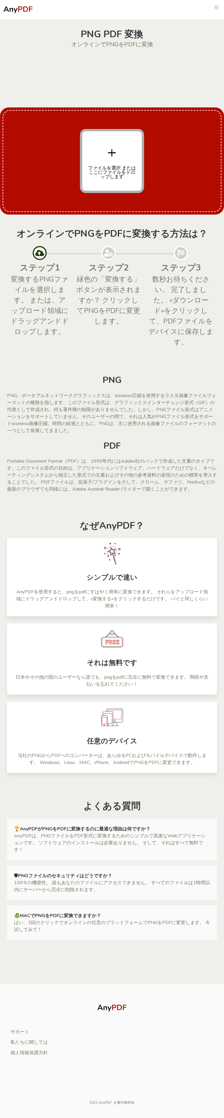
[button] (216, 7)
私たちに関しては (29, 1042)
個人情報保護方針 (29, 1053)
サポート (19, 1032)
